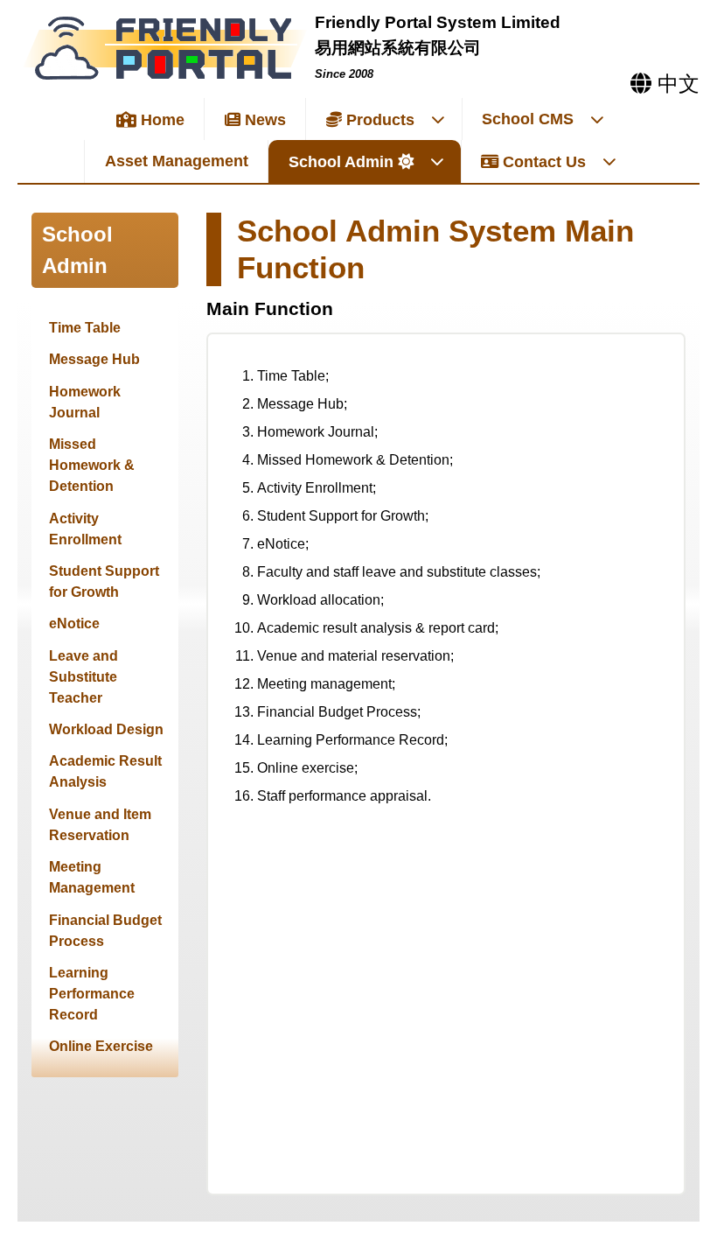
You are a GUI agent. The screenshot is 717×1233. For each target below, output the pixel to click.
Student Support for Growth (104, 581)
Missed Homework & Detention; (355, 459)
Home (160, 120)
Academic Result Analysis (105, 771)
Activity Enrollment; (316, 487)
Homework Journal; (317, 431)
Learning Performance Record (92, 993)
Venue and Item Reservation (100, 825)
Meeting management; (326, 683)
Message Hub (94, 359)
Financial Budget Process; (339, 711)
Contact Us (542, 162)
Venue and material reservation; (355, 655)
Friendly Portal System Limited (437, 22)
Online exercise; (307, 767)
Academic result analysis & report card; (377, 627)
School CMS (528, 119)
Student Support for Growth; (342, 515)
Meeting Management (92, 877)
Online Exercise (101, 1046)
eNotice (74, 623)
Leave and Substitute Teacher (83, 676)
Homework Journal (85, 402)
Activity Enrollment (85, 529)
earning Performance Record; (356, 739)
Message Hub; (302, 403)
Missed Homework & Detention (92, 465)
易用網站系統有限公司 (398, 48)
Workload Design (106, 729)
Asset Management (176, 161)
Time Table (85, 327)
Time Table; (293, 375)
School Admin (341, 162)
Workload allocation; (320, 599)
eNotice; (283, 543)
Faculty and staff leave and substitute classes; (398, 571)
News (263, 120)
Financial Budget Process (105, 931)
